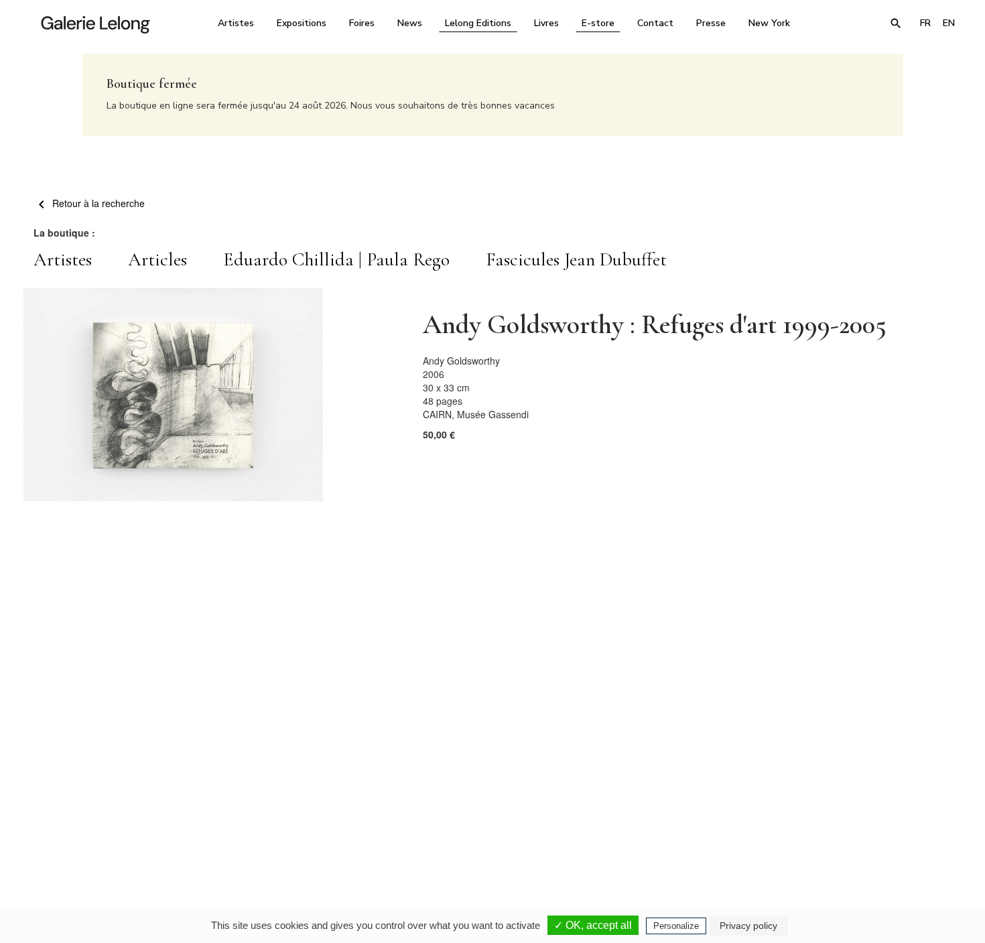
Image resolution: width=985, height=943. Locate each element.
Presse (711, 23)
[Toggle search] (896, 23)
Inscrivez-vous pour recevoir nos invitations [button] (482, 658)
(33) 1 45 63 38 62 (487, 817)
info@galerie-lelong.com (305, 826)
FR (925, 23)
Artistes (236, 23)
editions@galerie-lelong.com (488, 826)
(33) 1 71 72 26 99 (663, 817)
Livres (546, 23)
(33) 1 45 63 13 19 (311, 817)
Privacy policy (748, 925)
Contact (655, 23)
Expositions (301, 23)
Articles (157, 259)
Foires (362, 23)
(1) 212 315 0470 (837, 817)
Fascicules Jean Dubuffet (576, 259)
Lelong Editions (478, 23)
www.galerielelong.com (903, 826)
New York (769, 23)
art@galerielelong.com (831, 826)
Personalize (676, 926)
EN (949, 23)
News (409, 23)
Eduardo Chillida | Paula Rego (336, 259)
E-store (598, 23)
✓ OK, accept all (593, 925)
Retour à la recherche (97, 203)
